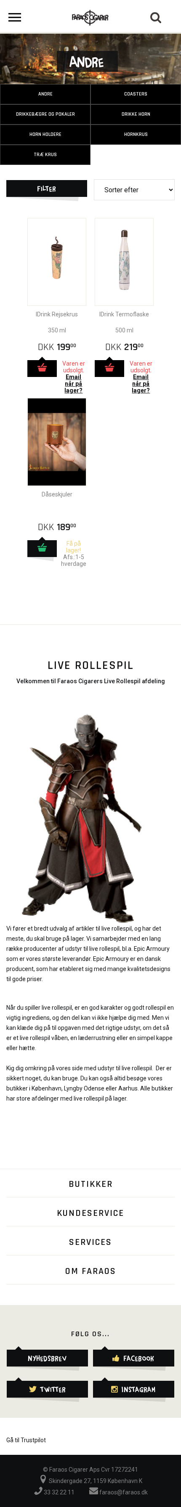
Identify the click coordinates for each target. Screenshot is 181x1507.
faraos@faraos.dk (123, 1492)
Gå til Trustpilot (26, 1440)
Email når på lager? (73, 384)
